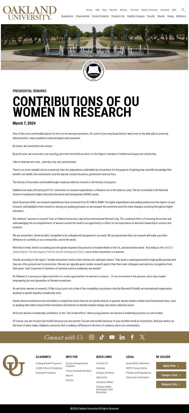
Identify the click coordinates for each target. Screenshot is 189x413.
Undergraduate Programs (48, 363)
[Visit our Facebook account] (132, 337)
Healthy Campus (136, 16)
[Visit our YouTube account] (111, 337)
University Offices (104, 382)
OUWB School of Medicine (49, 368)
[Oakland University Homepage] (29, 13)
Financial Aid (82, 16)
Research (165, 9)
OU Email (134, 9)
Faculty (151, 16)
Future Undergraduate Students (77, 364)
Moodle (113, 9)
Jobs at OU (101, 377)
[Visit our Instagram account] (91, 337)
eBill (97, 9)
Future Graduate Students (79, 370)
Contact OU (102, 363)
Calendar (100, 368)
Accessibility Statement (137, 363)
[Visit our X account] (142, 337)
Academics (67, 16)
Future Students (100, 16)
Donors (69, 380)
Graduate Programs (46, 372)
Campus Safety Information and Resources (104, 389)
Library (89, 9)
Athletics (181, 16)
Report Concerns (150, 9)
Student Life (118, 16)
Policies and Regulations (138, 372)
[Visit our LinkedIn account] (122, 337)
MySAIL (123, 9)
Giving (170, 16)
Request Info (169, 384)
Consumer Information (137, 377)
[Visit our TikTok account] (101, 337)
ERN (174, 9)
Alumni (161, 16)
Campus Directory (105, 372)
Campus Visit (169, 375)
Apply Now (169, 365)
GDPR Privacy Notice (136, 368)
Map (104, 9)
